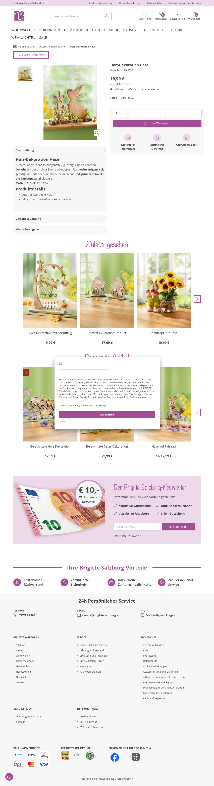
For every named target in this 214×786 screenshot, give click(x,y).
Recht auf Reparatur (154, 698)
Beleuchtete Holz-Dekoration (50, 446)
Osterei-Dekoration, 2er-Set (107, 333)
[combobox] (82, 16)
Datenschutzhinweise (127, 536)
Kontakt (20, 721)
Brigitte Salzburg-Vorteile (94, 645)
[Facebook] (115, 757)
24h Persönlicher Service (100, 3)
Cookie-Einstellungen (155, 666)
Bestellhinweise (88, 721)
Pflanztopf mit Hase (163, 333)
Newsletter (86, 666)
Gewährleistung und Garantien (160, 671)
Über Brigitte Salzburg (28, 716)
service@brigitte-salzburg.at (101, 615)
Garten (20, 682)
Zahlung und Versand (92, 650)
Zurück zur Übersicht (32, 55)
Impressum (149, 655)
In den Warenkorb (159, 123)
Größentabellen (88, 716)
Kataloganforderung (91, 671)
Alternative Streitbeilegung (158, 682)
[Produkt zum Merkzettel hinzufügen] (165, 113)
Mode (19, 650)
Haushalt (21, 677)
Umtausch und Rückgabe (94, 655)
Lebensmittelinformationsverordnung (164, 687)
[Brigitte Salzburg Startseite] (19, 16)
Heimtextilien (23, 671)
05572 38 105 (27, 615)
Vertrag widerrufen (154, 645)
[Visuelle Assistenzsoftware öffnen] (134, 757)
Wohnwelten (23, 655)
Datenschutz (150, 660)
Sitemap (20, 645)
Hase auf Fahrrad (164, 446)
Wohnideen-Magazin (91, 727)
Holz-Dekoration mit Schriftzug (50, 333)
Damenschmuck (25, 660)
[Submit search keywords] (107, 16)
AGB (145, 650)
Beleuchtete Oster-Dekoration (107, 446)
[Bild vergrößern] (97, 133)
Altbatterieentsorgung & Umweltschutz (165, 677)
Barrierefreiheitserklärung (158, 693)
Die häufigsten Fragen (160, 615)
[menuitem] (23, 30)
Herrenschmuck (25, 666)
